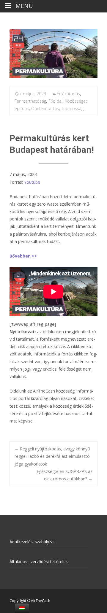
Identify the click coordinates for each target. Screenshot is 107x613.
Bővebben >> (23, 256)
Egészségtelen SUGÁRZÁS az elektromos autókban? (64, 475)
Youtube (32, 182)
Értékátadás (68, 93)
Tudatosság (72, 108)
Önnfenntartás (45, 108)
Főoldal (55, 101)
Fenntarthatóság (30, 101)
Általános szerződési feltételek (39, 561)
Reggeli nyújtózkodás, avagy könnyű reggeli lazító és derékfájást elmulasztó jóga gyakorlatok (52, 456)
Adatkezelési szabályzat (32, 541)
